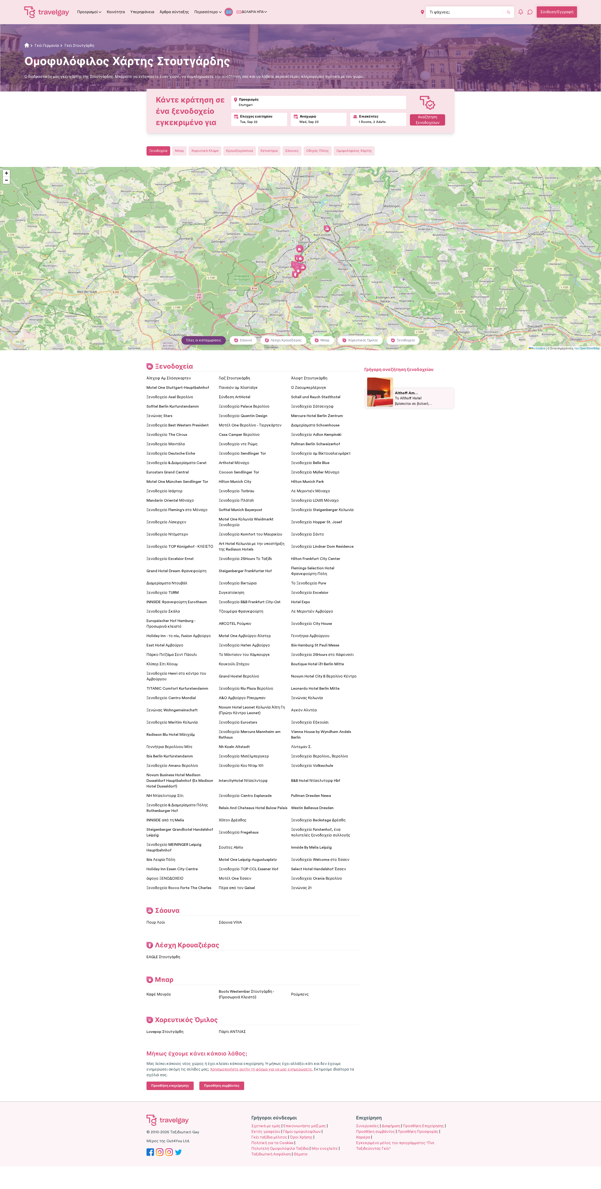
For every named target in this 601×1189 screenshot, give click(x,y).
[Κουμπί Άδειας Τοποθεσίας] (422, 12)
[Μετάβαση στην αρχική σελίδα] (47, 12)
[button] (300, 258)
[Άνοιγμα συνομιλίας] (530, 12)
